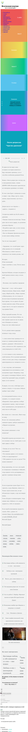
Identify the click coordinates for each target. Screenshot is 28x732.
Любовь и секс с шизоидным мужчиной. (9, 670)
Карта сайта (3, 699)
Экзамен (5, 24)
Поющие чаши (6, 27)
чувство (5, 538)
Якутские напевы (7, 21)
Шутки (14, 123)
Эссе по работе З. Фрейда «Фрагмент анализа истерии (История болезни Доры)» (14, 597)
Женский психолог (15, 102)
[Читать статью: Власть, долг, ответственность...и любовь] (2, 578)
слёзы (19, 538)
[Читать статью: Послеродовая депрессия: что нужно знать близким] (2, 586)
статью (10, 729)
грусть (5, 541)
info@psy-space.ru (6, 700)
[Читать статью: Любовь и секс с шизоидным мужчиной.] (2, 571)
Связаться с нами (4, 702)
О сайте (19, 17)
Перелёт (5, 20)
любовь (11, 543)
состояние (12, 541)
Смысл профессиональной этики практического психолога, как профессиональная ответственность (14, 620)
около (11, 535)
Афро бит (5, 32)
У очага (5, 14)
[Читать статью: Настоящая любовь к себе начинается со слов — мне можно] (2, 563)
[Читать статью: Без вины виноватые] (14, 634)
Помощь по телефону (15, 105)
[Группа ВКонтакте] (1, 690)
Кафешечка (6, 23)
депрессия (18, 535)
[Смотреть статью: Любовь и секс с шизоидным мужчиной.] (22, 671)
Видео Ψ (14, 66)
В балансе (5, 30)
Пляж (4, 15)
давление (18, 330)
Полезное (14, 50)
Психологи (14, 99)
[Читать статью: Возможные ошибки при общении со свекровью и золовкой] (2, 605)
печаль (5, 543)
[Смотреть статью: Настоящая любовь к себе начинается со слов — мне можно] (22, 660)
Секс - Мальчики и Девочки (14, 613)
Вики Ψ (19, 33)
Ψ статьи (14, 82)
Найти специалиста (15, 103)
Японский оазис (7, 18)
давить (15, 222)
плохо (19, 541)
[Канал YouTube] (1, 692)
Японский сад (6, 12)
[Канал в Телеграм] (6, 693)
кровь (4, 546)
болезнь (5, 535)
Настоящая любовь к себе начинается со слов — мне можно (10, 660)
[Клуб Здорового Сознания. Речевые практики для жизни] (2, 4)
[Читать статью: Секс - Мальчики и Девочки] (2, 613)
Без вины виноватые (14, 642)
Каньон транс (6, 29)
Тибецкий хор (6, 26)
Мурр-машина (6, 17)
